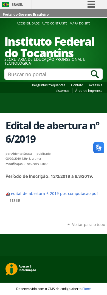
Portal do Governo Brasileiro (26, 14)
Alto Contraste (54, 23)
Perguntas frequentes (48, 85)
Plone (86, 288)
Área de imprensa (89, 90)
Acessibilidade (28, 23)
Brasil (17, 4)
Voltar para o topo (88, 224)
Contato (77, 85)
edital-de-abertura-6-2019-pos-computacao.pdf (54, 193)
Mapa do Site (80, 23)
